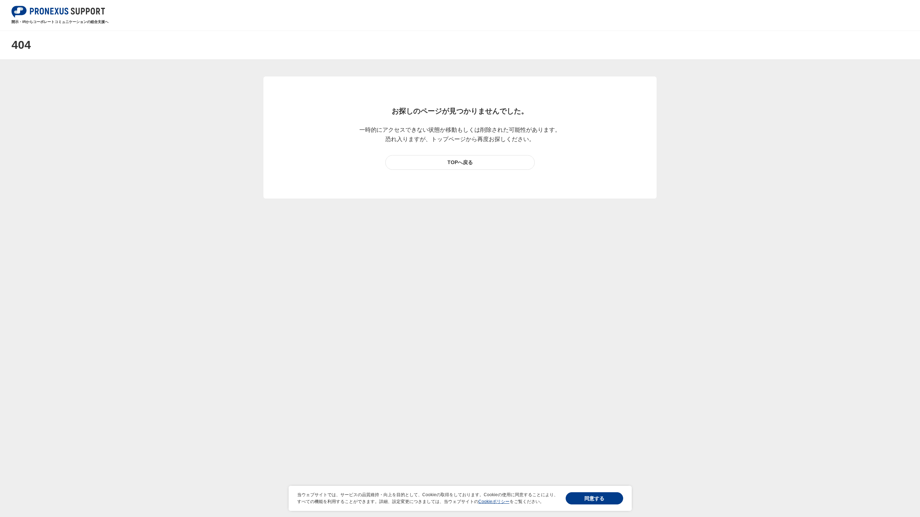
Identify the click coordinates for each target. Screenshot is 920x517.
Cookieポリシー (494, 501)
